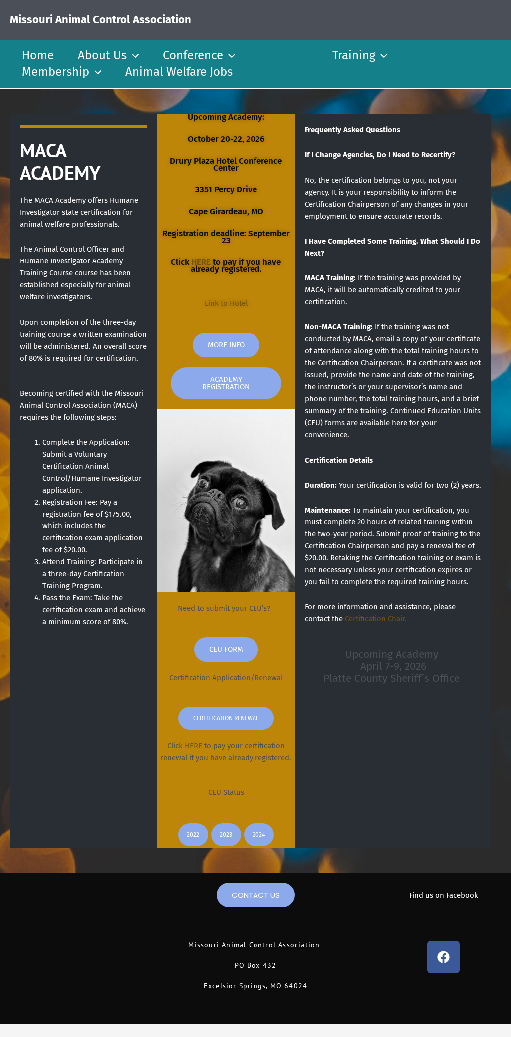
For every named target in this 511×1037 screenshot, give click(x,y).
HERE (201, 262)
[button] (133, 55)
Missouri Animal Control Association (100, 19)
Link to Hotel (226, 303)
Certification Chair (375, 618)
